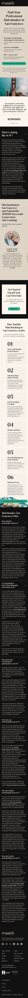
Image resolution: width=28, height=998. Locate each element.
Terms (3, 987)
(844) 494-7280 (19, 958)
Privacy (4, 983)
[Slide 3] (13, 123)
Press (15, 951)
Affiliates (16, 961)
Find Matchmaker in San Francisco (14, 63)
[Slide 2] (11, 123)
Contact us (17, 956)
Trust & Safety (5, 980)
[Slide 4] (14, 123)
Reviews (4, 961)
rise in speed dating (20, 609)
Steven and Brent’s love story (16, 785)
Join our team (18, 953)
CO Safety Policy (6, 990)
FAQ (3, 953)
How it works (6, 951)
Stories (4, 956)
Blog (3, 958)
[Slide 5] (16, 123)
